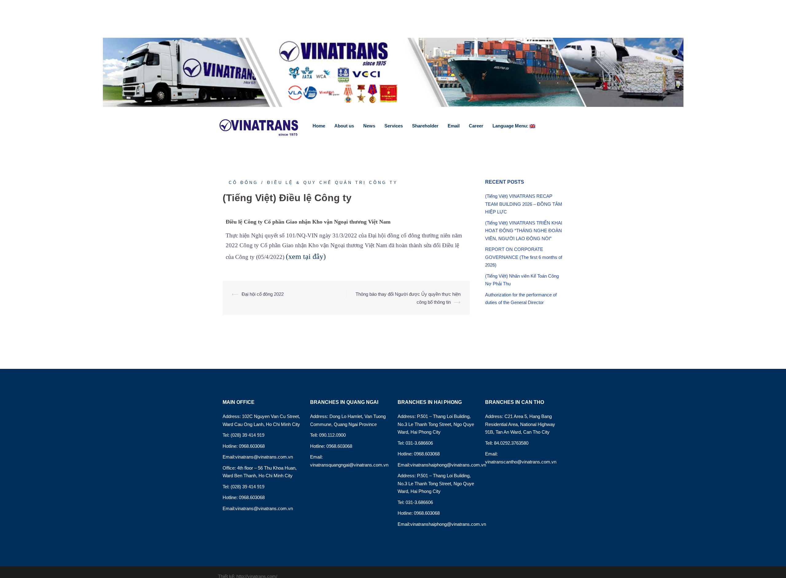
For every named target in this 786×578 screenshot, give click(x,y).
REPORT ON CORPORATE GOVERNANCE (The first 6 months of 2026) (523, 257)
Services (393, 125)
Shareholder (425, 125)
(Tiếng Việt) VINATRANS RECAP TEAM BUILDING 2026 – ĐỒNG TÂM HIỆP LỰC (523, 203)
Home (319, 125)
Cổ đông (243, 182)
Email (454, 125)
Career (476, 125)
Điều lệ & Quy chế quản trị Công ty (332, 182)
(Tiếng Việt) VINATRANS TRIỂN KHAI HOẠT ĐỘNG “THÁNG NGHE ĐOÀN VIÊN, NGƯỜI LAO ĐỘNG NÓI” (523, 230)
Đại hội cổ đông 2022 (263, 294)
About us (344, 125)
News (369, 125)
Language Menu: (511, 125)
